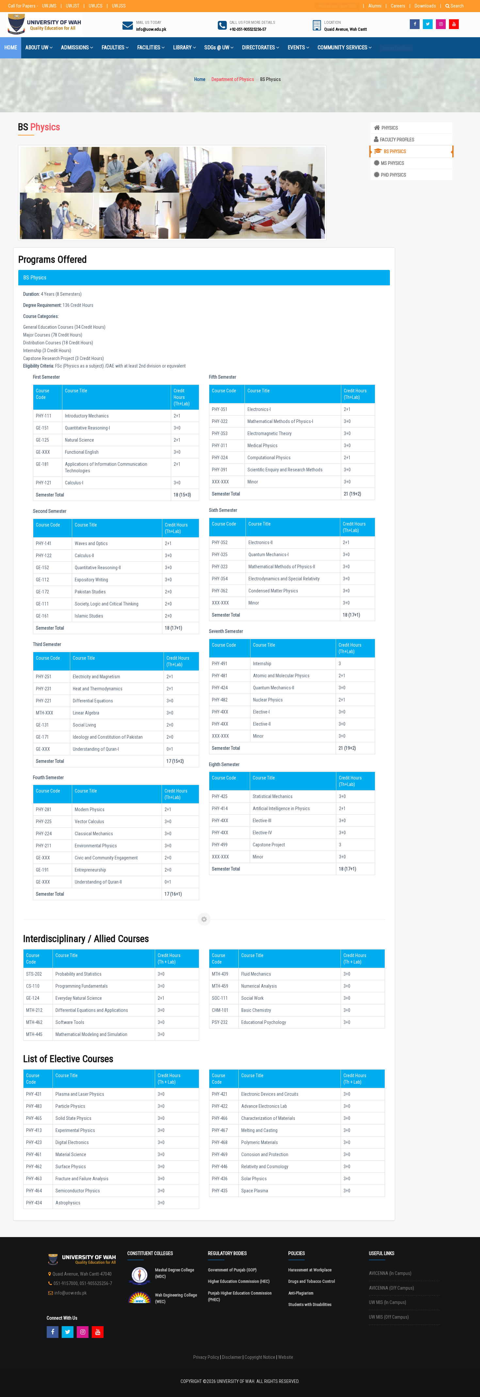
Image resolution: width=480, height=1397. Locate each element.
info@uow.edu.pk (71, 1292)
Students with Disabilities (309, 1304)
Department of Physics (233, 79)
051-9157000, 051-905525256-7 (83, 1283)
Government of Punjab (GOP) (232, 1269)
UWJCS (96, 5)
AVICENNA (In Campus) (390, 1273)
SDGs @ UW (216, 47)
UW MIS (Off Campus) (389, 1317)
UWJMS (49, 5)
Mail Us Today (148, 22)
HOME (10, 47)
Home (199, 79)
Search (457, 5)
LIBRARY (182, 47)
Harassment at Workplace (309, 1269)
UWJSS (119, 5)
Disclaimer (232, 1357)
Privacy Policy (206, 1357)
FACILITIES (148, 47)
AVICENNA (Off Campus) (391, 1288)
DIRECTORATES (258, 47)
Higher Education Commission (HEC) (239, 1281)
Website (285, 1357)
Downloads (425, 5)
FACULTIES (113, 47)
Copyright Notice (260, 1357)
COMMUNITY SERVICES (342, 47)
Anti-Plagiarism (300, 1293)
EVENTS (296, 47)
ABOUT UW (36, 47)
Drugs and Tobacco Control (311, 1281)
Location (332, 22)
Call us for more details (252, 22)
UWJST (72, 5)
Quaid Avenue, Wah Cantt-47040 (82, 1274)
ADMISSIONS (75, 47)
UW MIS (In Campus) (387, 1302)
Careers (398, 5)
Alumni (374, 5)
